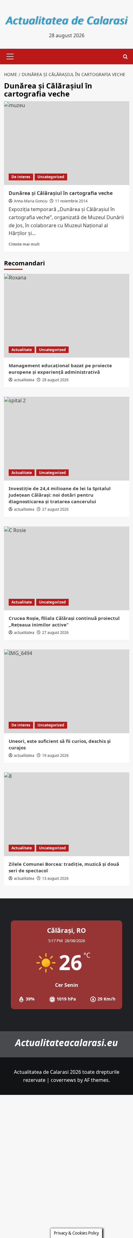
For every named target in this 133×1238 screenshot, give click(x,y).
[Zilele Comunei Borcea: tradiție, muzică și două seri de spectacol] (66, 814)
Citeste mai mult (24, 244)
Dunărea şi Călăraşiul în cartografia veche (61, 193)
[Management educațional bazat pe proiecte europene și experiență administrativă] (66, 316)
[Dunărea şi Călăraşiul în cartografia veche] (66, 143)
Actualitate (21, 349)
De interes (20, 176)
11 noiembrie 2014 (71, 201)
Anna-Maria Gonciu (30, 201)
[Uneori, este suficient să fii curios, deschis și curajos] (66, 691)
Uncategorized (50, 176)
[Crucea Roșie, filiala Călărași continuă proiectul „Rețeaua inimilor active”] (66, 568)
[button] (9, 56)
